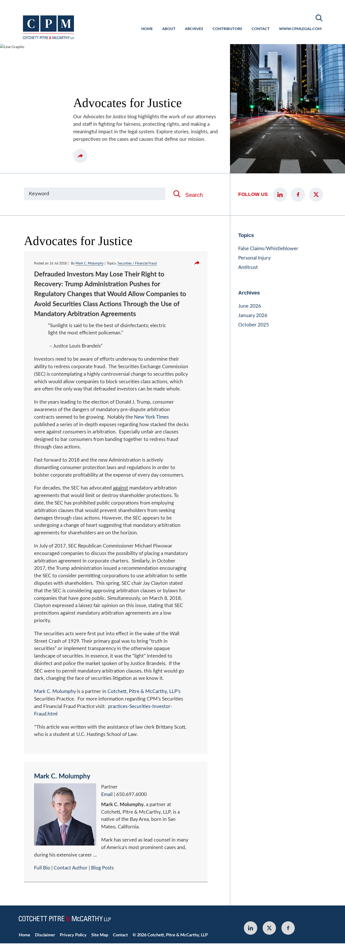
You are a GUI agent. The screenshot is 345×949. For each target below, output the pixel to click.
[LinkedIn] (280, 195)
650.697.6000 (131, 794)
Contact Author (71, 867)
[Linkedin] (250, 928)
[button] (80, 156)
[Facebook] (298, 195)
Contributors (227, 29)
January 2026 (252, 315)
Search (194, 195)
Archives (194, 29)
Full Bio (42, 867)
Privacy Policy (73, 935)
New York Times (151, 417)
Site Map (99, 935)
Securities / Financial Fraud (137, 263)
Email (107, 794)
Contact (261, 29)
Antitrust (248, 267)
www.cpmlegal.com (300, 29)
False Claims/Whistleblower (268, 248)
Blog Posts (102, 867)
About (169, 29)
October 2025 (253, 324)
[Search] (319, 18)
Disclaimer (45, 935)
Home (147, 29)
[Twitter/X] (316, 195)
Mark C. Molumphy (90, 263)
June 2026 (249, 306)
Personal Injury (254, 258)
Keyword (39, 193)
